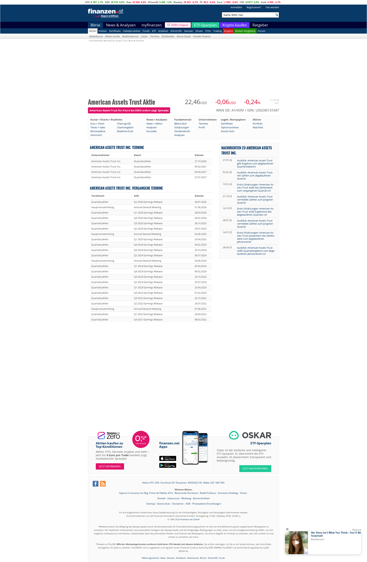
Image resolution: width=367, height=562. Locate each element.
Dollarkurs (181, 557)
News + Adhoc (154, 123)
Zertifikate (115, 31)
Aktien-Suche (112, 36)
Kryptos (228, 31)
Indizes (103, 31)
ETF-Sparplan (205, 25)
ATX (87, 2)
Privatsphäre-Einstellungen (206, 503)
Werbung (186, 498)
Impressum (173, 498)
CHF (242, 2)
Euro (219, 2)
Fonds (146, 31)
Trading (217, 31)
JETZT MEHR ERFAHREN (255, 468)
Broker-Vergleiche (245, 31)
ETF (154, 31)
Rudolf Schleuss (208, 493)
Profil (202, 127)
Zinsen (199, 31)
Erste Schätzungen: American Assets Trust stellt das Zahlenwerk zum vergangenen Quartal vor (255, 187)
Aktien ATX (148, 482)
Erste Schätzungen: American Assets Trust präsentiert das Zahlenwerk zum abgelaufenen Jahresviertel (256, 237)
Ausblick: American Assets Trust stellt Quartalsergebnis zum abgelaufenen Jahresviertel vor (256, 251)
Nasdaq (178, 2)
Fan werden (272, 7)
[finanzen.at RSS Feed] (103, 484)
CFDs (208, 31)
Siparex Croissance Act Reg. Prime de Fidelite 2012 (146, 493)
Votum (243, 493)
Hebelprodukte (131, 31)
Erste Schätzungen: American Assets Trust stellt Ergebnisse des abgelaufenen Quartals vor (255, 211)
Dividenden (168, 36)
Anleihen (163, 31)
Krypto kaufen (234, 25)
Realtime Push (125, 131)
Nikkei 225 (208, 482)
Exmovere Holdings (228, 493)
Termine (154, 36)
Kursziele (151, 131)
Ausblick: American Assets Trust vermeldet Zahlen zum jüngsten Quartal (255, 199)
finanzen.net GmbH (190, 519)
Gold (263, 2)
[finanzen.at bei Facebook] (95, 484)
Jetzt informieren (110, 466)
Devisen (188, 31)
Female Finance (201, 36)
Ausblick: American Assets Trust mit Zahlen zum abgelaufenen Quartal (255, 175)
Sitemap (150, 503)
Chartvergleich (125, 127)
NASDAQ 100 (195, 482)
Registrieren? (254, 7)
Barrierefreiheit (201, 498)
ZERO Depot (179, 25)
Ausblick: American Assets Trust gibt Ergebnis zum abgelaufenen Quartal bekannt (255, 163)
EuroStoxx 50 (168, 482)
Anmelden (236, 7)
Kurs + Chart (97, 123)
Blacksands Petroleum (187, 493)
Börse (95, 25)
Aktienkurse (96, 36)
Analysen (151, 127)
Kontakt (162, 498)
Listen (144, 36)
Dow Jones (181, 482)
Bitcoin (203, 557)
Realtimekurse (130, 36)
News (163, 557)
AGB (188, 503)
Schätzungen (181, 127)
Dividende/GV (182, 131)
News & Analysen (121, 25)
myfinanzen (151, 25)
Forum (261, 31)
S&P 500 (219, 482)
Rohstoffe (176, 31)
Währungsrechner (150, 557)
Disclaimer (178, 503)
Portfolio (258, 123)
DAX (107, 2)
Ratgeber (260, 25)
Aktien (92, 31)
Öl (201, 2)
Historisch (96, 135)
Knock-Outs (227, 131)
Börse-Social (184, 36)
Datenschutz (163, 503)
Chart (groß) (124, 123)
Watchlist (258, 127)
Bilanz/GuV (180, 123)
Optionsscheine (230, 127)
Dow (128, 2)
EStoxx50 (153, 2)
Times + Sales (97, 127)
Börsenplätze (97, 131)
